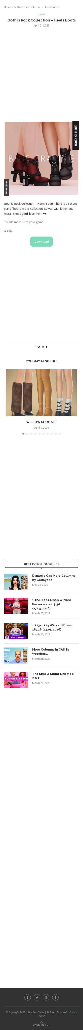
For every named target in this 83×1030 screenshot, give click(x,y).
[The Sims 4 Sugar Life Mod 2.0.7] (16, 680)
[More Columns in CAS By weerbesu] (16, 656)
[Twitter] (37, 997)
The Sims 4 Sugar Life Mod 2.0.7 (53, 676)
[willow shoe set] (41, 392)
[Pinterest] (46, 997)
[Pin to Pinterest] (43, 347)
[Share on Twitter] (38, 347)
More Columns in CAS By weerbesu (51, 652)
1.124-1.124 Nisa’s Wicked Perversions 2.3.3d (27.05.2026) (51, 604)
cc (23, 222)
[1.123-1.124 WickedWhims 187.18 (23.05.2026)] (16, 631)
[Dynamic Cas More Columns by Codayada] (16, 582)
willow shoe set (41, 422)
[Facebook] (27, 997)
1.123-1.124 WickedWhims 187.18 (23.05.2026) (52, 627)
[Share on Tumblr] (46, 347)
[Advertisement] (41, 74)
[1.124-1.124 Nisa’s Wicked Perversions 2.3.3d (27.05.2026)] (16, 606)
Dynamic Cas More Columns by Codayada (53, 578)
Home (7, 7)
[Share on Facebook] (35, 347)
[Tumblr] (55, 997)
